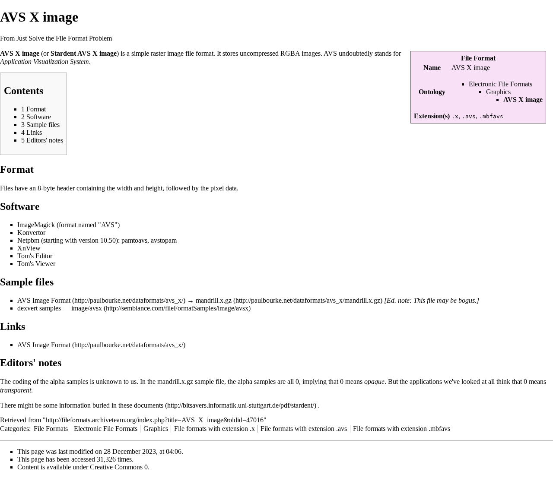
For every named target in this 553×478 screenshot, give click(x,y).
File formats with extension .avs (304, 428)
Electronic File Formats (500, 84)
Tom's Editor (34, 256)
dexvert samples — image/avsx (59, 308)
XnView (29, 248)
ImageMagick (36, 224)
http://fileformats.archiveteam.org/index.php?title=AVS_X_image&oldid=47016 (155, 420)
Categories (14, 428)
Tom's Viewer (36, 263)
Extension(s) (432, 116)
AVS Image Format (43, 300)
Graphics (498, 91)
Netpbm (28, 240)
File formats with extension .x (214, 428)
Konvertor (31, 232)
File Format (478, 58)
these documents (140, 405)
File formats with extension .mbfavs (401, 428)
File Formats (51, 428)
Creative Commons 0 (119, 467)
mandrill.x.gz (214, 300)
